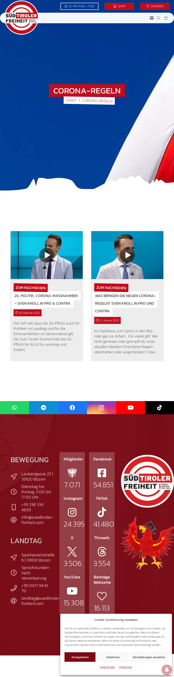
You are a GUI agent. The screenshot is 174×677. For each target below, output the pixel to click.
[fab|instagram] (72, 512)
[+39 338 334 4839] (16, 507)
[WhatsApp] (14, 407)
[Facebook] (72, 407)
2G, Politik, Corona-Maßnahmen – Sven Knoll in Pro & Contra (46, 299)
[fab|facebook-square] (102, 473)
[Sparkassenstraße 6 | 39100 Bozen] (16, 558)
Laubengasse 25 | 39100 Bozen (37, 476)
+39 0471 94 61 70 (34, 588)
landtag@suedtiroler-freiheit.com (41, 601)
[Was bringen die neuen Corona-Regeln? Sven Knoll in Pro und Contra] (127, 255)
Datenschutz (107, 667)
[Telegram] (43, 407)
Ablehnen (113, 657)
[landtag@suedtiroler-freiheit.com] (16, 601)
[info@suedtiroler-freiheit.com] (16, 520)
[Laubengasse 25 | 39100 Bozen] (16, 477)
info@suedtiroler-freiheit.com (37, 520)
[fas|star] (72, 473)
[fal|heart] (102, 596)
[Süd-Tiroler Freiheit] (147, 481)
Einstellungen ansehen (149, 657)
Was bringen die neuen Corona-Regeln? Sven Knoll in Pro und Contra (125, 303)
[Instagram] (101, 407)
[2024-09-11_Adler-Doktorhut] (147, 543)
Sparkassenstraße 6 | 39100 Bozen (38, 557)
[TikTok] (159, 407)
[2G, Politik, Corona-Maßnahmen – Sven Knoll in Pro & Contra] (47, 255)
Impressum (125, 667)
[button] (152, 18)
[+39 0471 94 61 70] (16, 588)
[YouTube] (130, 407)
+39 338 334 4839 (32, 507)
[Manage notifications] (167, 670)
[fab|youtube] (72, 591)
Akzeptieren (80, 657)
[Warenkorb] (166, 18)
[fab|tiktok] (102, 512)
